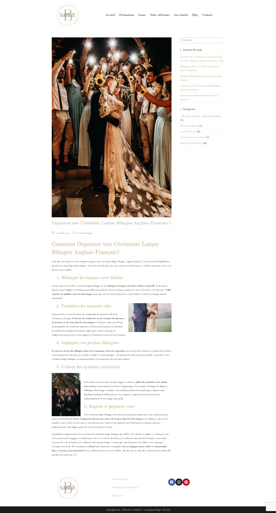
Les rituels (181, 15)
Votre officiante (160, 15)
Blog (195, 15)
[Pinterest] (186, 482)
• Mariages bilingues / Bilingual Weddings (200, 116)
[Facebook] (171, 482)
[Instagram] (179, 482)
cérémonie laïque (188, 132)
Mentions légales (120, 479)
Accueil (110, 15)
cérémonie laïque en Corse (193, 137)
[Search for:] (202, 40)
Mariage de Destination (191, 143)
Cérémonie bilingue (84, 233)
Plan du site (117, 495)
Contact (207, 15)
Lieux (142, 15)
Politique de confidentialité (125, 487)
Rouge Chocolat (162, 509)
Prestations (126, 15)
